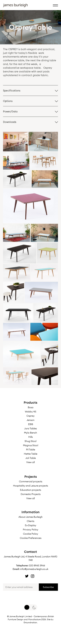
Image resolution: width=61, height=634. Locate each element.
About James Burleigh (30, 516)
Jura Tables (30, 428)
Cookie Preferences (30, 537)
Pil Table (30, 449)
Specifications (11, 90)
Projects (30, 477)
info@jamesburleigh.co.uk (34, 569)
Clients (30, 521)
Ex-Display (30, 525)
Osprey (30, 415)
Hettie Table (30, 453)
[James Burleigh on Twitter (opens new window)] (26, 576)
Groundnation (30, 622)
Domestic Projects (30, 494)
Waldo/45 (30, 411)
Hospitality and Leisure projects (30, 485)
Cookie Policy (30, 533)
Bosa (30, 407)
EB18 (30, 424)
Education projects (30, 489)
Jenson (30, 420)
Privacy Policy (30, 529)
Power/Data (10, 111)
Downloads (9, 122)
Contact (30, 552)
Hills (30, 436)
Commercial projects (30, 481)
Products (30, 402)
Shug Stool (30, 441)
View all (30, 462)
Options (8, 101)
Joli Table (30, 458)
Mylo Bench (30, 432)
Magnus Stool (30, 445)
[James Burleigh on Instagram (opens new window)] (32, 576)
